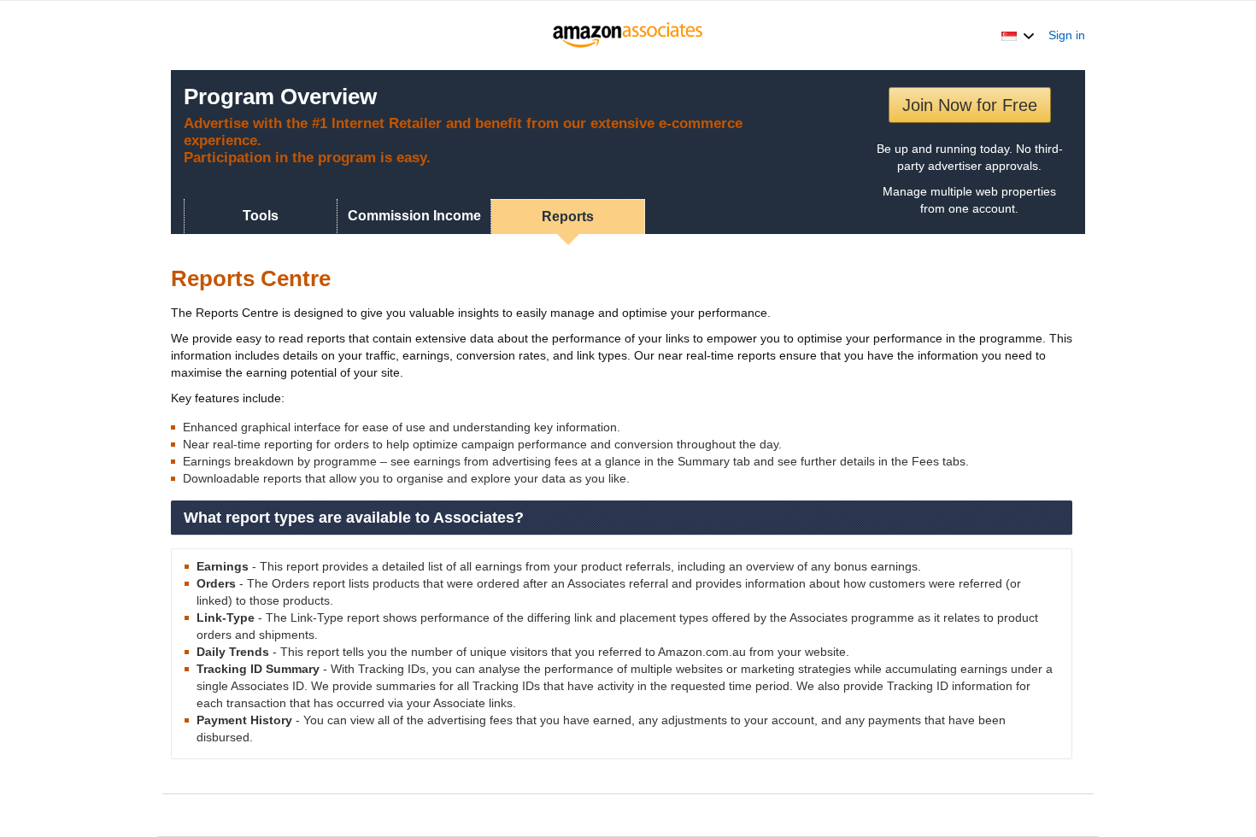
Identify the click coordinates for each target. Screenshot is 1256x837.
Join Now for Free (969, 105)
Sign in (1066, 35)
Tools (261, 215)
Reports (568, 216)
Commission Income (414, 215)
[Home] (628, 35)
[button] (1018, 35)
